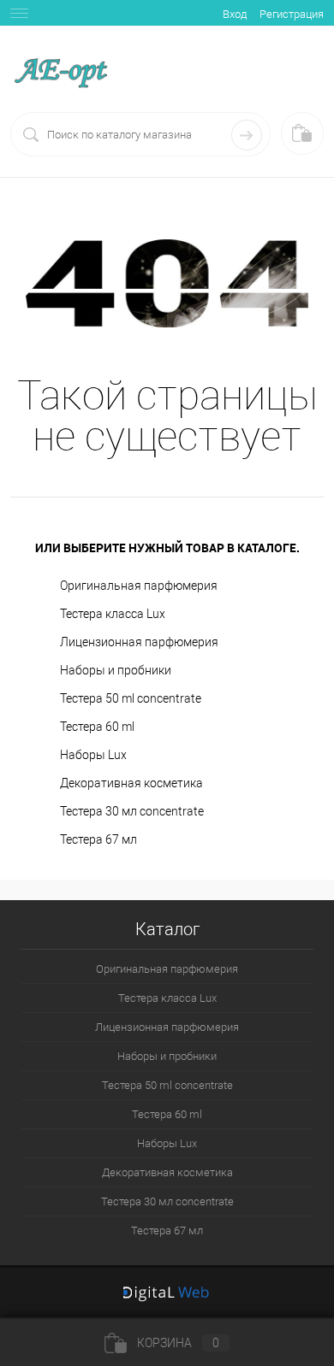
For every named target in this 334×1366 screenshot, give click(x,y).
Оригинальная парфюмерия (139, 585)
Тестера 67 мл (98, 839)
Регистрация (291, 14)
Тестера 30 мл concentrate (132, 811)
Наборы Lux (93, 755)
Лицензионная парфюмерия (139, 642)
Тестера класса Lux (112, 614)
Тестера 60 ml (97, 726)
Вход (235, 14)
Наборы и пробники (115, 670)
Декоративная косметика (131, 783)
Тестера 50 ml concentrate (130, 698)
